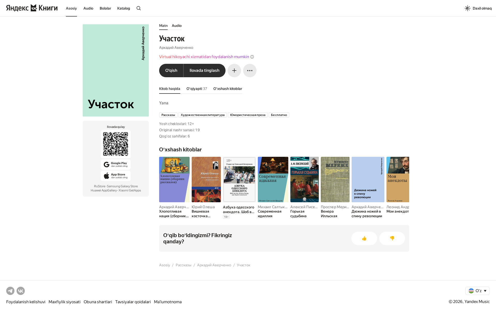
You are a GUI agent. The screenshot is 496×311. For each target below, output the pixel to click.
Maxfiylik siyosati (65, 301)
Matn (163, 26)
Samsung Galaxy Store (122, 186)
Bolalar (105, 8)
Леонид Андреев (401, 207)
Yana (163, 102)
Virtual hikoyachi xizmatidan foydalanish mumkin (204, 56)
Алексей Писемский (308, 207)
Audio (88, 8)
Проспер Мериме (336, 207)
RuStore (99, 186)
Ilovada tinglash (204, 70)
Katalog (123, 8)
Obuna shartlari (98, 301)
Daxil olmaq (482, 8)
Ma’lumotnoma (168, 301)
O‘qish (171, 70)
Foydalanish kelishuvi (25, 301)
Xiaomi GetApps (130, 190)
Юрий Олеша (203, 207)
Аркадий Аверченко (176, 47)
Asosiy (71, 8)
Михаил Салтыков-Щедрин (281, 207)
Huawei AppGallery (104, 190)
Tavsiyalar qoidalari (133, 301)
